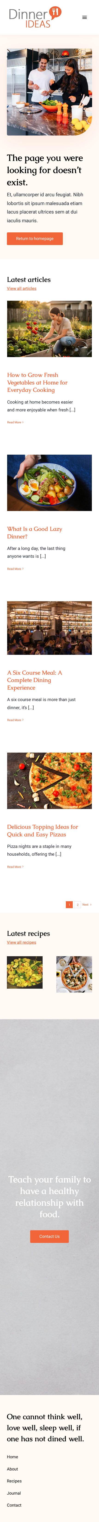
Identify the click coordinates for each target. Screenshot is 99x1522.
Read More (14, 422)
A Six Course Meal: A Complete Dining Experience (49, 620)
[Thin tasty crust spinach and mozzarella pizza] (74, 974)
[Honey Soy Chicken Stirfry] (25, 972)
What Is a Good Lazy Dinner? (49, 478)
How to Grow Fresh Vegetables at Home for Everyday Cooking (49, 321)
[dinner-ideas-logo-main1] (35, 6)
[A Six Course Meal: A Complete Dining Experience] (49, 628)
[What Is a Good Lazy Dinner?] (49, 483)
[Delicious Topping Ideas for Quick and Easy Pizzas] (49, 781)
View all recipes (21, 942)
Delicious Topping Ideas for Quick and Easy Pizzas (49, 773)
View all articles (21, 289)
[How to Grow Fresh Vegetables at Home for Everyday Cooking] (49, 329)
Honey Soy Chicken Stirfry (24, 961)
